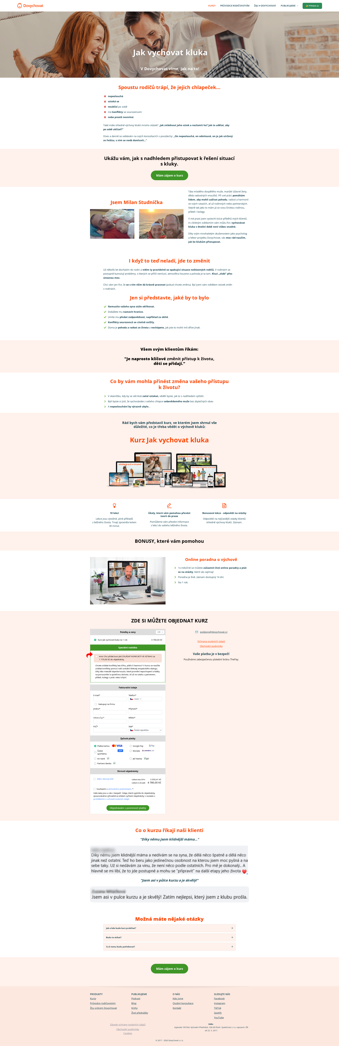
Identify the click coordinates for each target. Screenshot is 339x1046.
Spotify (218, 1012)
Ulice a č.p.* (98, 717)
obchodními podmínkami (119, 789)
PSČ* (95, 726)
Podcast (135, 998)
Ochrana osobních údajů (211, 641)
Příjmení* (133, 708)
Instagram (219, 1003)
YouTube (219, 1017)
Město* (132, 717)
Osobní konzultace (183, 1003)
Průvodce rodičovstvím (234, 5)
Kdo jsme (178, 998)
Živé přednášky (139, 1012)
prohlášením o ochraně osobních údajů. (111, 799)
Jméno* (96, 708)
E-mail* (96, 695)
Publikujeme (288, 5)
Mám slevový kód (105, 779)
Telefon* (132, 695)
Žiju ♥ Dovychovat (265, 5)
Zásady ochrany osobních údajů (128, 1024)
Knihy (134, 1008)
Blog (133, 1003)
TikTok (217, 1008)
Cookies (127, 1033)
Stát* (131, 726)
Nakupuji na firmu (106, 704)
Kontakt (177, 1008)
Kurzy (212, 5)
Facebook (219, 998)
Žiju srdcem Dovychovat (103, 1008)
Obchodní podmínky (211, 646)
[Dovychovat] (30, 6)
